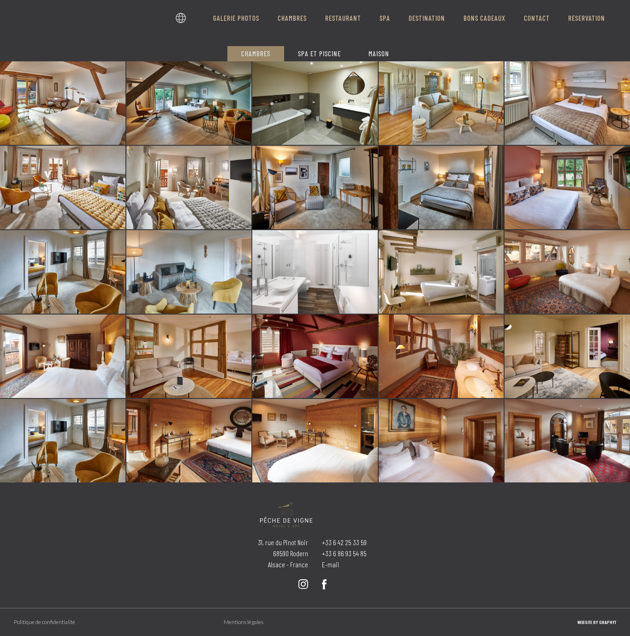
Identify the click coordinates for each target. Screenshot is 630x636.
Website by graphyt (596, 622)
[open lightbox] (62, 103)
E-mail (330, 564)
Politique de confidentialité (44, 621)
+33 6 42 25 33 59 (344, 542)
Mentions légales (243, 621)
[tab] (255, 53)
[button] (181, 18)
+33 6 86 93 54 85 (344, 553)
